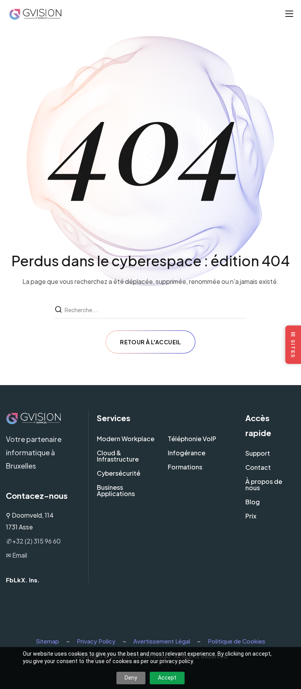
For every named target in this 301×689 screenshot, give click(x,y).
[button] (11, 580)
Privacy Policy (96, 641)
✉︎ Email (16, 555)
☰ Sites (293, 344)
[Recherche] (59, 309)
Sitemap (47, 641)
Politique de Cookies (236, 641)
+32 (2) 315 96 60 (33, 541)
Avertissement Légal (161, 641)
